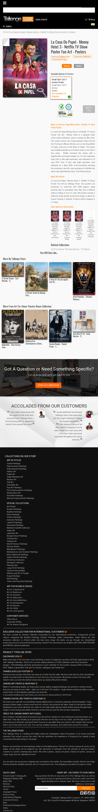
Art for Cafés (12, 608)
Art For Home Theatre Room (65, 249)
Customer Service (10, 800)
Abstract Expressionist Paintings (20, 498)
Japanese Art (12, 533)
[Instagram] (89, 794)
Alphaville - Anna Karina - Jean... (12, 346)
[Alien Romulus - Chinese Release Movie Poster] (84, 278)
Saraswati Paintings (15, 525)
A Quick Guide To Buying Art (14, 776)
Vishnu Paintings (14, 517)
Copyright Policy (10, 792)
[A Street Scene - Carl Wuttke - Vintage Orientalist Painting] (13, 269)
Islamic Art (11, 471)
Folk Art (10, 482)
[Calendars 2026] (21, 656)
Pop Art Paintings (14, 487)
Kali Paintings (12, 578)
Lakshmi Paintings (14, 522)
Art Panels (11, 506)
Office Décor (12, 619)
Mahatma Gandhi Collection (18, 528)
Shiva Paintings (13, 514)
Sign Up (44, 19)
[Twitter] (81, 794)
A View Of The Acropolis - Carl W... (59, 280)
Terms (5, 789)
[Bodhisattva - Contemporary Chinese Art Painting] (37, 324)
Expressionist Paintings (16, 466)
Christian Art (12, 538)
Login (37, 19)
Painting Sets (12, 565)
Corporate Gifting (14, 622)
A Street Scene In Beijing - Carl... (36, 294)
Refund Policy (9, 786)
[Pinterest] (93, 794)
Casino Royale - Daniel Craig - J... (58, 345)
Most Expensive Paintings (17, 554)
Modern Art (11, 479)
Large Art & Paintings (16, 568)
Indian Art (11, 474)
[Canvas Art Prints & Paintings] (36, 684)
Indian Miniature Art (15, 477)
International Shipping (12, 797)
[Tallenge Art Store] (19, 19)
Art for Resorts (13, 605)
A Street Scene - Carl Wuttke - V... (10, 279)
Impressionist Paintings (17, 469)
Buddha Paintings (14, 512)
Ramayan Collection (15, 562)
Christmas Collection (15, 560)
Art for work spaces (15, 611)
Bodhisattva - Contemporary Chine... (34, 342)
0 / (89, 19)
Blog (5, 802)
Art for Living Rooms (15, 589)
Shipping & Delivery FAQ (13, 778)
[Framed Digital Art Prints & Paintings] (45, 699)
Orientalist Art (12, 485)
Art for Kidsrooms (14, 597)
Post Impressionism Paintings (19, 490)
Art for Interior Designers (17, 624)
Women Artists (13, 546)
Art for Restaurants (15, 603)
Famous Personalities (16, 570)
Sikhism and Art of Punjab (18, 573)
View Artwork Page (59, 59)
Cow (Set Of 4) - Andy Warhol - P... (81, 335)
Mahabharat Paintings (16, 549)
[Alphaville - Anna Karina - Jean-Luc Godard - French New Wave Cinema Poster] (13, 326)
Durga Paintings (13, 576)
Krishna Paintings (14, 509)
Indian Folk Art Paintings (17, 557)
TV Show (85, 249)
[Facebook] (85, 794)
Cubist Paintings (13, 463)
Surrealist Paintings (15, 495)
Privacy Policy (9, 794)
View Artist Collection (82, 56)
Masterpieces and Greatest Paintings (22, 552)
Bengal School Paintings (17, 536)
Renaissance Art (14, 493)
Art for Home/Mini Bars (17, 600)
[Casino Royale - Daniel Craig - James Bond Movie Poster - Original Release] (60, 326)
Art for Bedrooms (14, 592)
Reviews (6, 784)
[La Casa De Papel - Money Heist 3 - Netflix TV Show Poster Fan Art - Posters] (25, 67)
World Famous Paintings (17, 544)
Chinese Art (12, 541)
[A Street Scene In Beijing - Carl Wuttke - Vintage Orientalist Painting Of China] (37, 276)
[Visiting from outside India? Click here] (66, 632)
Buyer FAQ (7, 781)
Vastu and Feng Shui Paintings (19, 581)
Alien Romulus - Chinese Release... (82, 298)
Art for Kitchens (13, 595)
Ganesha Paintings (14, 520)
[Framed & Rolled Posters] (32, 671)
